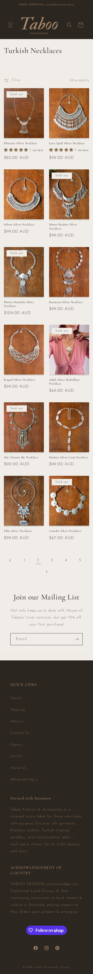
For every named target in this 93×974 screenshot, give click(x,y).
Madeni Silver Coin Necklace (68, 457)
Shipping (17, 710)
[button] (10, 25)
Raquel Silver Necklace (19, 379)
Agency (16, 745)
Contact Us (19, 733)
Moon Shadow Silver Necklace (63, 226)
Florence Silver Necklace (20, 143)
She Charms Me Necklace (21, 457)
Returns (16, 721)
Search (16, 698)
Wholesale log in (24, 779)
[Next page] (46, 571)
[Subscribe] (76, 639)
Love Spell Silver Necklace (67, 143)
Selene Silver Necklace (19, 224)
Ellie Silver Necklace (18, 531)
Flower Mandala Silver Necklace (19, 304)
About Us (18, 768)
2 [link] (38, 560)
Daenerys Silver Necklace (66, 302)
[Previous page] (10, 560)
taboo (39, 967)
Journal (16, 756)
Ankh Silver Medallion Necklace (64, 382)
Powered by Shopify (57, 967)
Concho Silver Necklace (65, 531)
